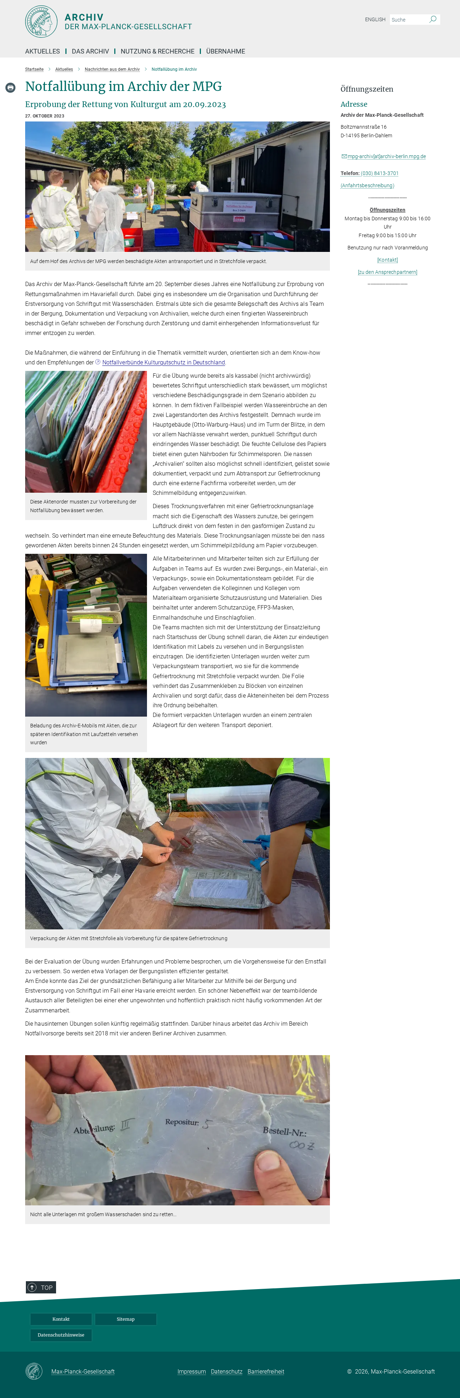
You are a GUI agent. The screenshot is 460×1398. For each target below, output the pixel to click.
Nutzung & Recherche (157, 51)
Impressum (192, 1371)
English (375, 19)
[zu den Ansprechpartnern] (388, 272)
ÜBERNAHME (225, 51)
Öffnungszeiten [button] (367, 89)
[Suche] (433, 20)
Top (46, 1287)
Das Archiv (90, 51)
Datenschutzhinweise (61, 1335)
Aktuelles (42, 51)
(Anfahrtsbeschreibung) (368, 185)
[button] (323, 247)
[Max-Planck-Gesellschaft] (38, 1371)
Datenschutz (227, 1371)
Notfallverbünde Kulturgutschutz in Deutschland (163, 362)
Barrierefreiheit (266, 1371)
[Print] (10, 87)
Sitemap (126, 1319)
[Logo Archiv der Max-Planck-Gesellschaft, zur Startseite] (160, 21)
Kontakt (61, 1319)
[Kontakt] (387, 260)
